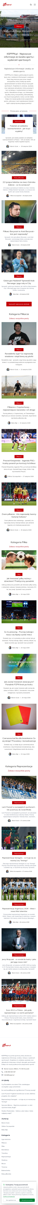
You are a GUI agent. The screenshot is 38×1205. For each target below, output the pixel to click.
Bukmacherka (19, 121)
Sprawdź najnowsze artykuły (19, 304)
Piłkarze (19, 26)
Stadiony (4, 1160)
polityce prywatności (9, 1196)
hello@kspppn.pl (9, 1075)
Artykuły (5, 1080)
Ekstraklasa (5, 1150)
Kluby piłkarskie (19, 178)
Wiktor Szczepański (8, 1126)
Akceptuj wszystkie (27, 1200)
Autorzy (5, 1119)
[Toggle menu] (35, 5)
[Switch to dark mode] (31, 4)
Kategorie (6, 1135)
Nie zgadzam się (11, 1200)
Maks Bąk (5, 1130)
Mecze (4, 1163)
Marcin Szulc (6, 1123)
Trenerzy (4, 1167)
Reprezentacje (19, 803)
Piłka (18, 574)
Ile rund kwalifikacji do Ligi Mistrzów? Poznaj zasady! (18, 1090)
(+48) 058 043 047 (10, 1072)
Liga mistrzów (6, 1139)
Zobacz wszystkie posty (19, 318)
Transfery (5, 1153)
